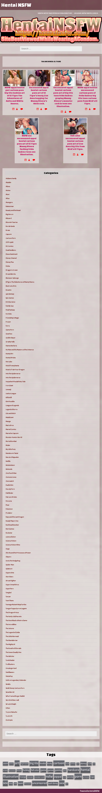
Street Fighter (11, 581)
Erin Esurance (10, 302)
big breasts (24, 764)
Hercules (9, 362)
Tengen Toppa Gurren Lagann (16, 608)
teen (20, 783)
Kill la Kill (9, 397)
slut (15, 784)
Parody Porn (10, 489)
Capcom (9, 234)
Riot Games (10, 529)
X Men (8, 708)
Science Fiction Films (13, 545)
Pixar (7, 505)
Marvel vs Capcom (12, 433)
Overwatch (10, 481)
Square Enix (10, 573)
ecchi (89, 764)
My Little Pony (11, 449)
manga (23, 777)
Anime (8, 190)
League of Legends (12, 405)
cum (78, 764)
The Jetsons (10, 628)
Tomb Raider (10, 660)
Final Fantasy (10, 310)
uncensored (39, 783)
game (43, 770)
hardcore (73, 770)
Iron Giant (9, 385)
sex (5, 783)
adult (5, 763)
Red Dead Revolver (12, 525)
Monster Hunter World (14, 437)
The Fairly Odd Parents (14, 616)
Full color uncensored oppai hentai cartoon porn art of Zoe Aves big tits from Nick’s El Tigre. (75, 142)
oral (64, 777)
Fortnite (9, 314)
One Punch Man (11, 473)
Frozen (8, 322)
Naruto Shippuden (12, 457)
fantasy (19, 770)
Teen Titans (10, 601)
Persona (9, 501)
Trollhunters (10, 664)
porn (78, 776)
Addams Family (11, 178)
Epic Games (10, 298)
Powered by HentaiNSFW (90, 791)
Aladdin (8, 182)
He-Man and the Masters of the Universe (20, 350)
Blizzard (8, 218)
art (17, 763)
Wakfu (8, 684)
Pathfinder (9, 493)
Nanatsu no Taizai (12, 453)
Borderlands (10, 226)
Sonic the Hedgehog (13, 561)
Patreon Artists (11, 497)
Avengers (9, 202)
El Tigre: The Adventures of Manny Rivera (20, 282)
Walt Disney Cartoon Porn (15, 688)
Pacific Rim (9, 485)
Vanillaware (10, 672)
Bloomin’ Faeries (12, 222)
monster (30, 777)
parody (70, 777)
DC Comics (9, 246)
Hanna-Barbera (11, 346)
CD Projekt (9, 242)
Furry (8, 326)
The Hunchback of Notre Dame (16, 620)
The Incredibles (11, 624)
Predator (9, 513)
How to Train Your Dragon (15, 370)
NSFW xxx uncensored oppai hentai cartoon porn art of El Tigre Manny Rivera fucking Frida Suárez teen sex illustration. (27, 145)
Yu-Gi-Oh (9, 716)
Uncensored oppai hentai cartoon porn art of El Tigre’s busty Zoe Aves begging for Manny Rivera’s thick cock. (39, 95)
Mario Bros (10, 425)
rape (92, 777)
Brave (8, 230)
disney (83, 763)
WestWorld (10, 692)
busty (49, 763)
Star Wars (9, 577)
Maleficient (9, 417)
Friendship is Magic (12, 318)
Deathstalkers (11, 250)
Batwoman (10, 206)
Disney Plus (10, 262)
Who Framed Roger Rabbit (15, 696)
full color (35, 770)
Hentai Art (9, 354)
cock (67, 764)
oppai (58, 777)
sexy (11, 783)
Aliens (8, 186)
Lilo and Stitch (11, 413)
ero (94, 764)
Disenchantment (11, 254)
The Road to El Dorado (13, 648)
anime (11, 764)
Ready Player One (12, 521)
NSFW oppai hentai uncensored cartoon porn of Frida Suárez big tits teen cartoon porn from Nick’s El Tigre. (87, 95)
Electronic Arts (11, 286)
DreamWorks (11, 274)
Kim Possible (10, 401)
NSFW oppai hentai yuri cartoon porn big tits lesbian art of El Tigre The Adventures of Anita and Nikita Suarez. (15, 95)
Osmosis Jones (11, 477)
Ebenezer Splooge (12, 278)
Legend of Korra (11, 409)
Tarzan (8, 597)
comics (73, 764)
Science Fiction (11, 541)
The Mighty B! (10, 644)
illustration (10, 776)
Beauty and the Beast (13, 210)
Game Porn (10, 330)
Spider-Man (10, 565)
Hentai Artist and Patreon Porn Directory (55, 13)
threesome (27, 784)
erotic (5, 770)
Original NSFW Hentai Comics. (86, 13)
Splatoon (9, 569)
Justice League (11, 393)
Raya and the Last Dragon (15, 517)
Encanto (8, 290)
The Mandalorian (11, 640)
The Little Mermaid (12, 636)
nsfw (49, 776)
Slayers (8, 557)
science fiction (11, 537)
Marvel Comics (11, 429)
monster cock (39, 777)
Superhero (10, 589)
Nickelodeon (10, 465)
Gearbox (9, 334)
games (50, 770)
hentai (85, 769)
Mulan (8, 445)
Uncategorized (11, 668)
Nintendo (9, 469)
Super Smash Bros (12, 585)
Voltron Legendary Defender (16, 680)
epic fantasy (10, 294)
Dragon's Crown (12, 270)
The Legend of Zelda (13, 632)
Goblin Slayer (10, 338)
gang (64, 770)
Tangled (8, 593)
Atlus (7, 198)
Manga (8, 421)
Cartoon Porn (11, 238)
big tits (34, 763)
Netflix (8, 461)
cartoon (59, 763)
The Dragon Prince (12, 612)
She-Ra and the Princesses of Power (18, 553)
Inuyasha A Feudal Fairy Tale (15, 382)
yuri (67, 784)
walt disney (53, 783)
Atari (7, 194)
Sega (7, 549)
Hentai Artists (11, 358)
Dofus (8, 266)
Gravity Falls (10, 342)
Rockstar (9, 533)
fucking (26, 770)
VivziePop (9, 676)
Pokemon (9, 509)
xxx (61, 783)
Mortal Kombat (11, 441)
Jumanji (8, 389)
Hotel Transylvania (12, 366)
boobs (43, 763)
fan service (12, 770)
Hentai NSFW (16, 5)
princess (86, 777)
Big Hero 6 (9, 214)
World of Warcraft (12, 700)
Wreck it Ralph (11, 704)
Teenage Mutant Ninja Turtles (16, 604)
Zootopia (9, 720)
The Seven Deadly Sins (13, 652)
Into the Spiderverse (13, 374)
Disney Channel (11, 258)
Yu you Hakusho (11, 712)
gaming (58, 770)
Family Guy (10, 306)
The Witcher (10, 656)
